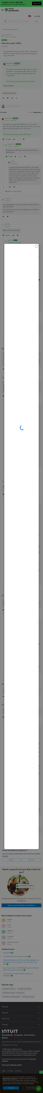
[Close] (36, 246)
